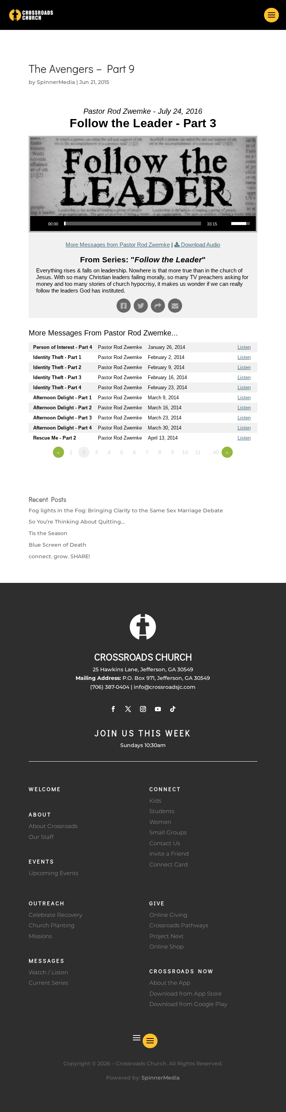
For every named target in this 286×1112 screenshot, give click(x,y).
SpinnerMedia (56, 82)
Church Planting (51, 925)
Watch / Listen (48, 972)
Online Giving (168, 914)
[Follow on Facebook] (113, 709)
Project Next (166, 936)
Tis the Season (48, 533)
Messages (47, 960)
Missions (40, 936)
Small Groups (168, 832)
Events (41, 861)
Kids (155, 800)
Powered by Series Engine (229, 472)
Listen (244, 347)
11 (198, 452)
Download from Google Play (188, 1004)
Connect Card (168, 864)
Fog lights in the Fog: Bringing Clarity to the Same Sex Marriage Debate (126, 510)
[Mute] (225, 223)
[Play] (40, 223)
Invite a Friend (169, 853)
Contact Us (164, 843)
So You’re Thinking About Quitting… (77, 521)
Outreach (47, 903)
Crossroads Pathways (178, 925)
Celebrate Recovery (55, 914)
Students (161, 811)
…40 (213, 452)
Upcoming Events (53, 873)
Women (160, 821)
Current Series (48, 982)
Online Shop (166, 946)
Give (157, 903)
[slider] (132, 223)
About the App (169, 982)
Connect (165, 789)
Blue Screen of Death (57, 544)
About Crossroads (53, 826)
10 (185, 452)
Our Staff (41, 836)
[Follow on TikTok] (173, 709)
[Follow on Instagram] (143, 709)
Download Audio (200, 244)
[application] (143, 223)
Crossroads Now (181, 971)
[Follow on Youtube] (158, 709)
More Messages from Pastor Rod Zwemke (118, 244)
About (40, 814)
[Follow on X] (128, 709)
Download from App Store (185, 993)
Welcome (45, 789)
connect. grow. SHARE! (59, 556)
